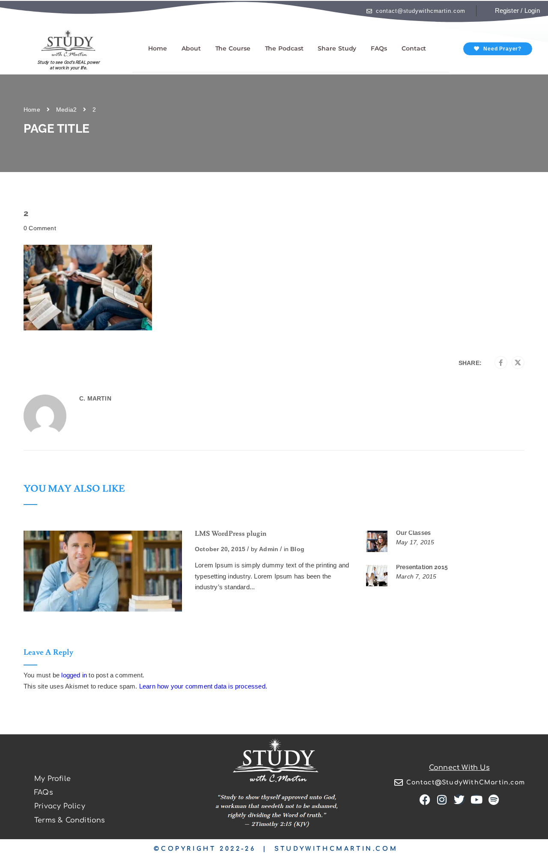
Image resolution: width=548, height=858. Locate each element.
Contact (414, 48)
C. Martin (95, 398)
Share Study (337, 48)
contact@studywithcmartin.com (420, 11)
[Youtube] (476, 799)
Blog (297, 549)
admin (268, 549)
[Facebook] (501, 363)
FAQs (379, 48)
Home (157, 48)
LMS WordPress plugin (230, 533)
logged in (74, 675)
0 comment (40, 228)
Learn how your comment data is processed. (203, 686)
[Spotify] (493, 799)
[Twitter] (518, 363)
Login (532, 10)
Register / (509, 10)
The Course (232, 48)
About (191, 48)
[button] (498, 49)
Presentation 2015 (422, 567)
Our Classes (413, 532)
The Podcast (284, 48)
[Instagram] (442, 799)
